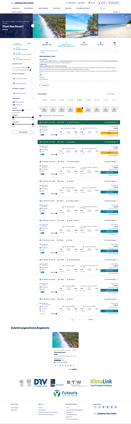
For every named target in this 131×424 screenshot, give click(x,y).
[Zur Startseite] (23, 3)
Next (128, 25)
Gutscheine (68, 8)
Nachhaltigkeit (42, 410)
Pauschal (17, 43)
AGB (67, 407)
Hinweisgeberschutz (71, 414)
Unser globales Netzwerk (82, 8)
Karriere (41, 407)
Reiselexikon (14, 410)
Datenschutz (69, 412)
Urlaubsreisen (16, 8)
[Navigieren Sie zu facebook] (95, 407)
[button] (23, 64)
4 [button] (82, 319)
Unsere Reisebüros (43, 8)
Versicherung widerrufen (72, 419)
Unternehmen (56, 8)
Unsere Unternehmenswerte (46, 414)
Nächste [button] (91, 319)
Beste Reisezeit (15, 407)
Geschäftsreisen (28, 8)
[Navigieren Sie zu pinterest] (115, 407)
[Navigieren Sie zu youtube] (103, 407)
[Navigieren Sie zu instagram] (99, 407)
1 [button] (72, 319)
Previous (32, 25)
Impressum (69, 417)
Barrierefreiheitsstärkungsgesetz (74, 410)
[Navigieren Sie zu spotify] (111, 407)
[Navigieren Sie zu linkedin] (107, 407)
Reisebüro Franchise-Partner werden (48, 412)
